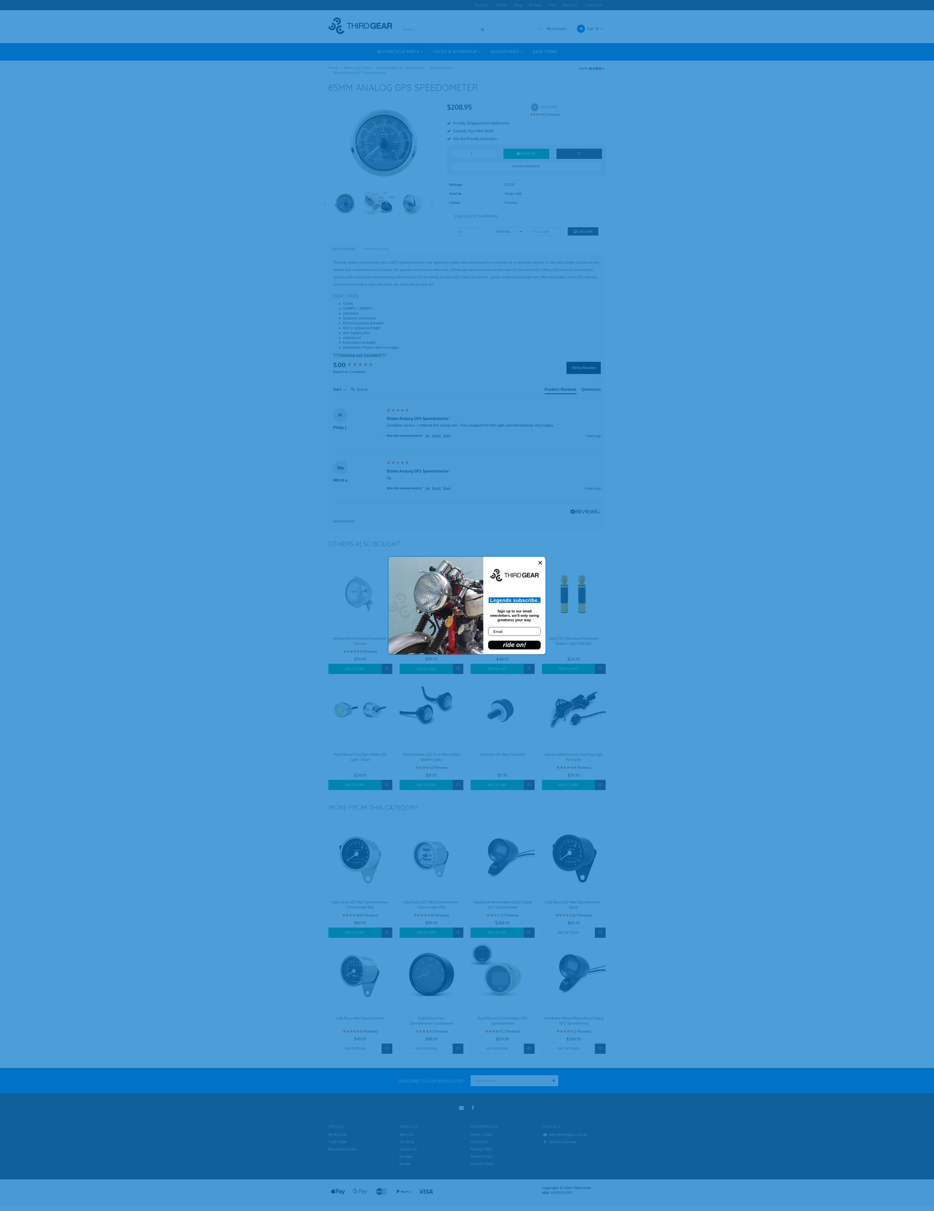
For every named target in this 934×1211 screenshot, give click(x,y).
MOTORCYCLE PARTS (399, 51)
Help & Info (479, 1142)
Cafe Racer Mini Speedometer (360, 1018)
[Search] (482, 29)
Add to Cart (355, 669)
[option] (384, 144)
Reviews (535, 5)
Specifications (376, 249)
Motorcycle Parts (357, 68)
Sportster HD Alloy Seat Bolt (503, 754)
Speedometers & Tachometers (400, 68)
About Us (570, 5)
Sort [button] (338, 389)
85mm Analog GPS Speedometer (359, 73)
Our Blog (407, 1142)
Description (343, 249)
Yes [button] (427, 435)
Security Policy (482, 1164)
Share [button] (446, 435)
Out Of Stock (568, 932)
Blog (518, 5)
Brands (501, 5)
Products (482, 5)
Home (333, 68)
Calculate (585, 231)
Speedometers (441, 68)
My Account (556, 29)
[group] (358, 364)
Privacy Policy (481, 1149)
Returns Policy (482, 1156)
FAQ (552, 5)
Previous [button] (324, 203)
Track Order (337, 1142)
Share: (583, 68)
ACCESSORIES (506, 51)
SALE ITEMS (545, 51)
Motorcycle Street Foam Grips (38, 1197)
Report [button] (436, 435)
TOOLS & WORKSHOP (455, 51)
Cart (592, 29)
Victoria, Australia (562, 1142)
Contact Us (593, 5)
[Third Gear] (360, 26)
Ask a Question (527, 166)
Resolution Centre (342, 1149)
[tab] (560, 390)
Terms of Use (481, 1134)
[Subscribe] (552, 1080)
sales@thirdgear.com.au (567, 1134)
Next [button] (432, 203)
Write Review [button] (583, 367)
